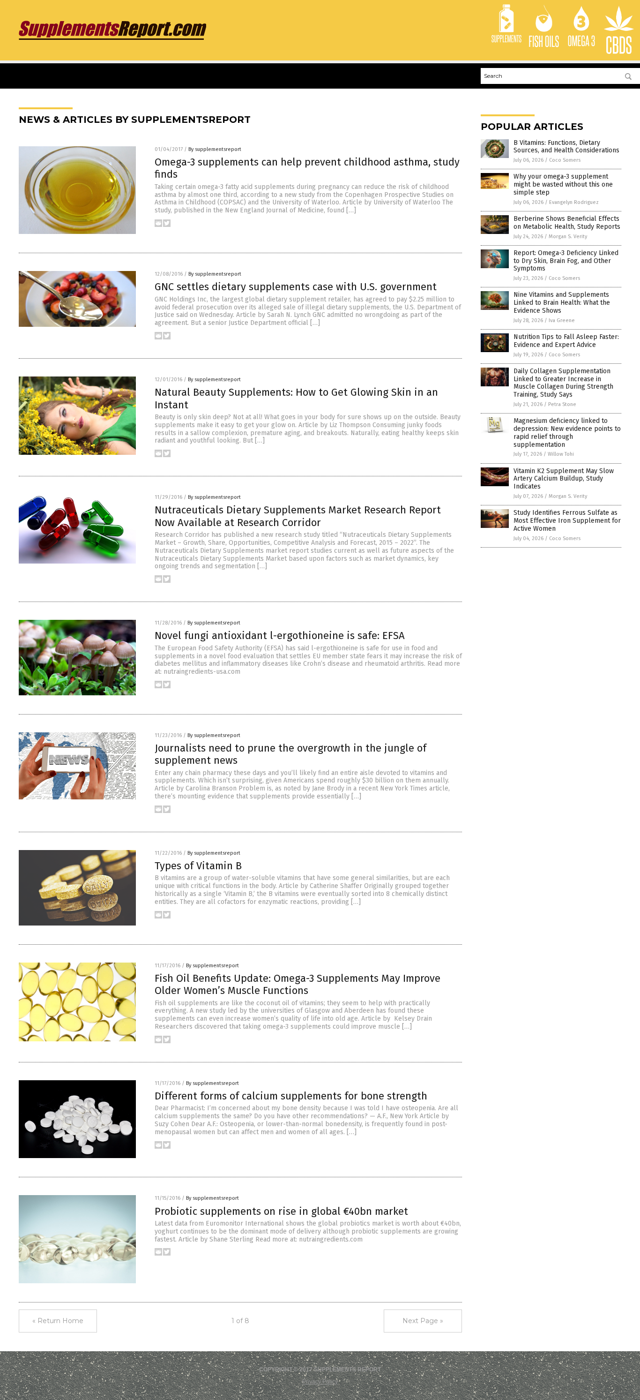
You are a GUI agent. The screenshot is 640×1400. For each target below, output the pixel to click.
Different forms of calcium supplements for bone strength (291, 1096)
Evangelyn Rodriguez (574, 202)
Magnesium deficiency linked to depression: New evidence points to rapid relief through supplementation (567, 432)
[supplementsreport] (112, 40)
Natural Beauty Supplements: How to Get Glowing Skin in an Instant (296, 398)
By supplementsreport (214, 149)
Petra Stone (562, 404)
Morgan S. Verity (568, 236)
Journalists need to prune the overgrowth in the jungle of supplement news (290, 754)
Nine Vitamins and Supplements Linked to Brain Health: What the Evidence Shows (561, 303)
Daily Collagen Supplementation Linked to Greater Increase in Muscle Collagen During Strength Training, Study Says (563, 383)
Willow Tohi (561, 454)
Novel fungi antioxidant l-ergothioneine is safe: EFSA (280, 635)
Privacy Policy (320, 1381)
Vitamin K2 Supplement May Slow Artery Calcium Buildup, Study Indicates (563, 479)
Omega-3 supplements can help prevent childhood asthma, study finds (307, 168)
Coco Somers (564, 160)
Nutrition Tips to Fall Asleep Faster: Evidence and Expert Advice (566, 341)
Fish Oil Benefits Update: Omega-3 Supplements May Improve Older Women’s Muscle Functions (297, 984)
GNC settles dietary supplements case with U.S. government (296, 286)
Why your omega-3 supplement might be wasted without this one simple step (563, 184)
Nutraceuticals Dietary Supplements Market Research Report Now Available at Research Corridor (298, 516)
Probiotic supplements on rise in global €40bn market (281, 1211)
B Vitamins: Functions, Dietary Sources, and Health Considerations (566, 147)
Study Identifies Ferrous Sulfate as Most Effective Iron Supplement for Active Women (567, 521)
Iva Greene (562, 320)
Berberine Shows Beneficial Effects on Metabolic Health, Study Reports (566, 223)
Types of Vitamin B (198, 865)
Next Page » (422, 1321)
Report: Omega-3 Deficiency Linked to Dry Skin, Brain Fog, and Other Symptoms (565, 261)
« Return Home (57, 1321)
